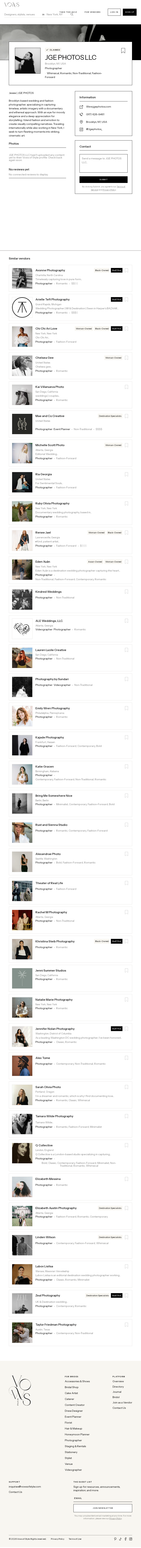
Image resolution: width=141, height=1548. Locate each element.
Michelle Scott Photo (49, 445)
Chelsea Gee (44, 357)
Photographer (73, 1440)
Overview (118, 1381)
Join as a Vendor (122, 1402)
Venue (69, 1464)
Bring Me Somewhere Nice (53, 795)
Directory (118, 1386)
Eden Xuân (42, 561)
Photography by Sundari (52, 679)
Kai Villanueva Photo (49, 387)
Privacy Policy (109, 189)
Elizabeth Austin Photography (56, 1208)
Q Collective (44, 1145)
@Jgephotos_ (94, 129)
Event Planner (73, 1416)
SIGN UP (129, 12)
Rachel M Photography (51, 912)
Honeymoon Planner (77, 1434)
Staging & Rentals (75, 1446)
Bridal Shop (72, 1387)
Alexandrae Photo (48, 854)
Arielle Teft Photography (52, 299)
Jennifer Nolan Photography (55, 1029)
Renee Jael (43, 532)
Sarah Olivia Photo (48, 1087)
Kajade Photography (49, 737)
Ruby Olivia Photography (52, 503)
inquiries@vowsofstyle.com (25, 1486)
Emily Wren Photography (52, 708)
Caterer (69, 1399)
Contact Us (119, 1408)
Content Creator (75, 1405)
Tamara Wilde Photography (54, 1116)
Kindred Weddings (48, 591)
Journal (117, 1391)
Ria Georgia (43, 474)
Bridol (116, 1397)
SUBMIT (104, 179)
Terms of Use (75, 1539)
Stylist (68, 1458)
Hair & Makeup (73, 1428)
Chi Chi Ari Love (46, 328)
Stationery (71, 1452)
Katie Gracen (44, 766)
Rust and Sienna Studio (51, 825)
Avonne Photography (50, 270)
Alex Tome (42, 1058)
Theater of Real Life (49, 883)
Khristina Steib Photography (55, 941)
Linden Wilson (45, 1237)
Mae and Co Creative (49, 416)
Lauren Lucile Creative (50, 650)
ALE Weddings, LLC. (49, 621)
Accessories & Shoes (77, 1381)
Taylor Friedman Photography (55, 1324)
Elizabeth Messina (48, 1179)
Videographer (73, 1469)
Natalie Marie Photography (54, 999)
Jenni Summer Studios (50, 970)
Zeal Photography (47, 1295)
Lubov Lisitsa (44, 1266)
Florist (68, 1422)
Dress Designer (74, 1410)
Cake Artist (71, 1393)
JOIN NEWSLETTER (103, 1508)
